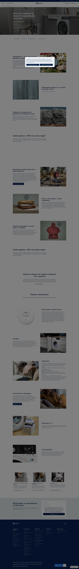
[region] (40, 62)
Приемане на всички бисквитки (46, 64)
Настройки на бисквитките (33, 64)
